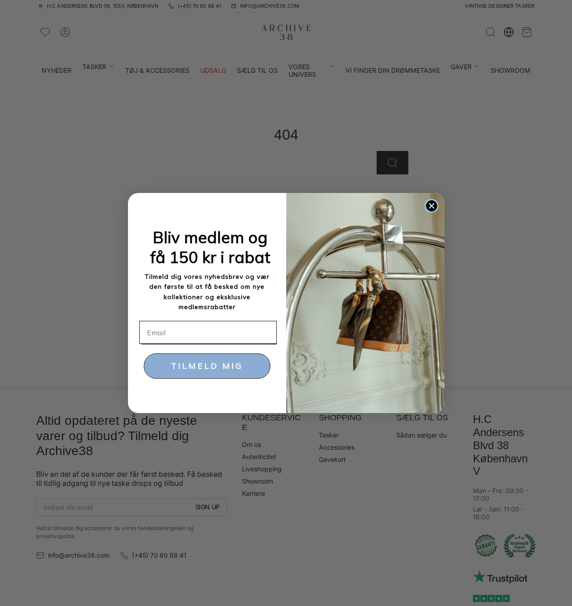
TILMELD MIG (207, 366)
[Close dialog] (431, 205)
